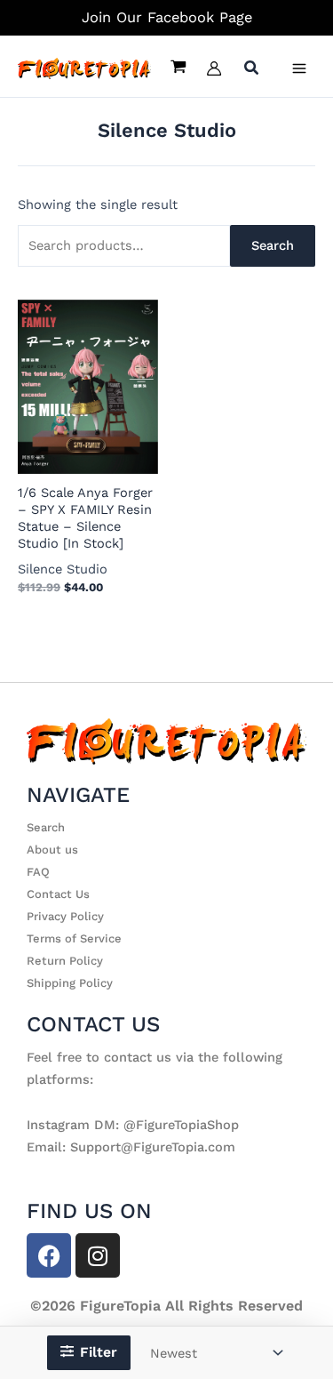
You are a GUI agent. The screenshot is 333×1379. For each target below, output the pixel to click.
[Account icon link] (214, 68)
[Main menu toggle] (299, 68)
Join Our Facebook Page (167, 17)
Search (272, 245)
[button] (252, 69)
